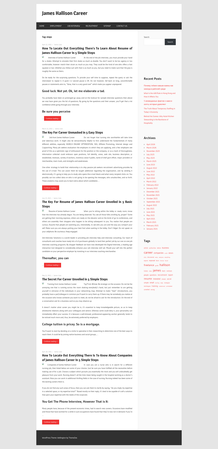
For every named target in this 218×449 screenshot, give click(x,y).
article (146, 248)
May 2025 (151, 158)
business (165, 248)
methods (169, 271)
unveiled (147, 290)
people (146, 275)
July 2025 (150, 154)
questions (153, 275)
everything (167, 257)
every (156, 257)
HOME (41, 26)
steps (161, 283)
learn (163, 271)
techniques (147, 286)
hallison (165, 265)
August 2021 (152, 205)
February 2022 (153, 185)
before (159, 248)
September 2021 (153, 202)
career (148, 252)
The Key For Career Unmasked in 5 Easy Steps (72, 132)
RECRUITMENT (92, 26)
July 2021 (150, 208)
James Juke (58, 45)
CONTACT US (121, 26)
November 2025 (153, 151)
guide (157, 265)
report (170, 275)
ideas (150, 271)
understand (162, 286)
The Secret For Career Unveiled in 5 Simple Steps (75, 279)
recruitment (162, 275)
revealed (156, 278)
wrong (153, 289)
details (170, 253)
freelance (149, 265)
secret (169, 279)
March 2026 (151, 147)
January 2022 (152, 188)
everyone (161, 257)
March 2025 (151, 161)
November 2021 (153, 195)
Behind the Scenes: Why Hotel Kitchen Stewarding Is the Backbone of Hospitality (159, 119)
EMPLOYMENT (56, 26)
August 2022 (152, 168)
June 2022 (151, 171)
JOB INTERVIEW (73, 26)
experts (146, 260)
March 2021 (151, 222)
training (155, 286)
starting (157, 283)
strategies (167, 283)
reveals (163, 279)
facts (157, 260)
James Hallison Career (64, 13)
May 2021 (151, 215)
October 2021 (152, 198)
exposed (152, 260)
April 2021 (151, 218)
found (166, 260)
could (166, 253)
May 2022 (151, 174)
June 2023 (151, 164)
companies (159, 253)
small (152, 282)
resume (148, 278)
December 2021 (153, 191)
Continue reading (52, 118)
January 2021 (152, 229)
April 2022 (151, 178)
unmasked (169, 286)
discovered (150, 257)
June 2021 (151, 212)
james (157, 270)
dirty (145, 257)
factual (162, 260)
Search (146, 37)
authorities (152, 248)
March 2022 (151, 181)
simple (146, 283)
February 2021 (153, 225)
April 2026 (151, 144)
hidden (146, 271)
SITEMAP (107, 26)
